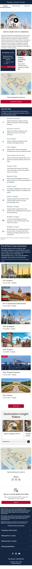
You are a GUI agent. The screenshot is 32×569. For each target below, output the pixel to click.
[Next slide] (28, 441)
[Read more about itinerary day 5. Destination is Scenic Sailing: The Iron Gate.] (16, 159)
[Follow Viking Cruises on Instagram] (16, 554)
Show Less (16, 406)
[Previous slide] (25, 441)
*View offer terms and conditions (16, 525)
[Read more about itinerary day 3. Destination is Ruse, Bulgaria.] (16, 141)
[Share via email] (16, 480)
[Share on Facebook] (13, 480)
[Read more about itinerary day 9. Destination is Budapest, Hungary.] (16, 210)
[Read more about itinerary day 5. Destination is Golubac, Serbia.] (16, 170)
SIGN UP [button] (16, 502)
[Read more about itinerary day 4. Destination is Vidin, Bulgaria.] (16, 150)
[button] (16, 20)
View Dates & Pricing (16, 101)
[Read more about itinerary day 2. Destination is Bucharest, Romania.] (16, 132)
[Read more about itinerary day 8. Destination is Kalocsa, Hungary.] (16, 200)
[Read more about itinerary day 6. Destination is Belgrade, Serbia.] (16, 180)
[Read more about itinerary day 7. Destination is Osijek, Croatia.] (16, 190)
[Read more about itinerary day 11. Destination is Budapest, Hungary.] (16, 231)
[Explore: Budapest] (13, 426)
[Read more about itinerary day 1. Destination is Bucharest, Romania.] (16, 122)
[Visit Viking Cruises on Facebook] (13, 554)
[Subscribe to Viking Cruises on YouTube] (19, 554)
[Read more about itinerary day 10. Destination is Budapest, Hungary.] (16, 220)
